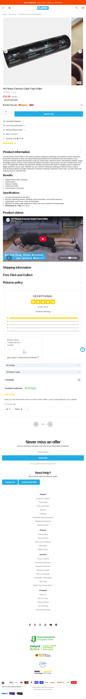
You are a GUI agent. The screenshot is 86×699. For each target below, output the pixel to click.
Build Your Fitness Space (43, 585)
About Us (43, 594)
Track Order (43, 502)
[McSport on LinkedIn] (56, 625)
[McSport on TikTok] (45, 625)
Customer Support (43, 498)
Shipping (43, 514)
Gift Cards (43, 581)
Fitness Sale (12, 14)
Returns (43, 510)
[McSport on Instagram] (40, 625)
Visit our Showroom (43, 610)
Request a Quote (43, 570)
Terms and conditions (43, 542)
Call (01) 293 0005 (29, 482)
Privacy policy (43, 538)
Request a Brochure (43, 566)
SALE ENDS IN (30, 3)
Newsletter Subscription (43, 578)
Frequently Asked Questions (43, 517)
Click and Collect (43, 506)
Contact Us (10, 482)
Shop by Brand (43, 602)
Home (4, 14)
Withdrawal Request (43, 521)
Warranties (43, 546)
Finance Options (43, 559)
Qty (6, 111)
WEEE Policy (43, 549)
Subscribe (43, 458)
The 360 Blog (43, 606)
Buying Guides (43, 525)
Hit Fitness (6, 92)
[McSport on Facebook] (30, 625)
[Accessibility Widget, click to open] (82, 349)
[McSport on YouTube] (51, 625)
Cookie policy (43, 534)
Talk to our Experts (43, 574)
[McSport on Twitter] (35, 625)
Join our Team (43, 598)
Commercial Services (43, 562)
